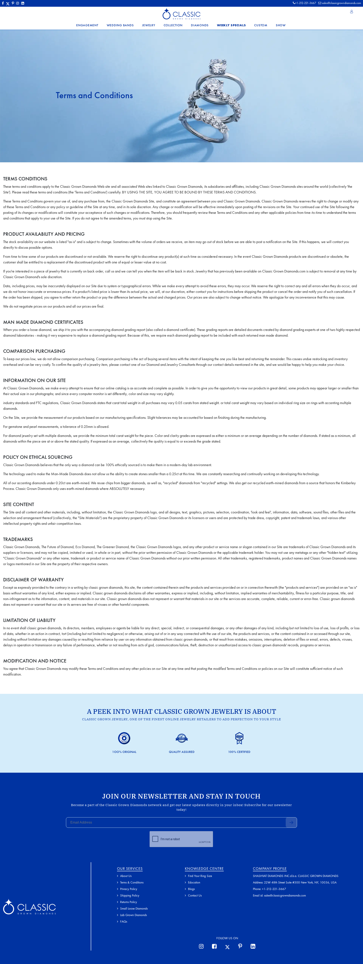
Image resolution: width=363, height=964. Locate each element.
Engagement (87, 25)
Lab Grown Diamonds (133, 915)
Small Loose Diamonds (134, 908)
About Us (126, 876)
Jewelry (148, 25)
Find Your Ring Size (200, 876)
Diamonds (200, 25)
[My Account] (351, 12)
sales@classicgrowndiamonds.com (341, 3)
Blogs (191, 889)
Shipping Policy (129, 895)
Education (194, 882)
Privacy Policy (128, 889)
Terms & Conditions (131, 882)
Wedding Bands (120, 25)
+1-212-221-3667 (274, 889)
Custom (260, 25)
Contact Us (195, 895)
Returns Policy (128, 902)
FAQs (123, 921)
